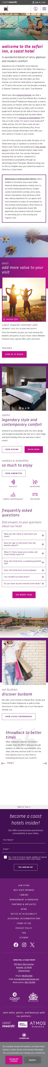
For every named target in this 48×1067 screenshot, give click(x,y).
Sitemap (24, 937)
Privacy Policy (24, 928)
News (24, 909)
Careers (24, 895)
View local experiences (18, 716)
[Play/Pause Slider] (28, 408)
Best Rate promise (24, 890)
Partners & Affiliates (24, 904)
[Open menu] (44, 8)
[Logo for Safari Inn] (11, 9)
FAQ (24, 933)
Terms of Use (24, 923)
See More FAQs (24, 594)
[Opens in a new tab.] (33, 997)
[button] (4, 298)
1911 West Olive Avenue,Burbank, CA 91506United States (24, 967)
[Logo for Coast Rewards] (10, 2)
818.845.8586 (27, 976)
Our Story (24, 885)
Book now (35, 450)
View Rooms (12, 449)
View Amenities (13, 473)
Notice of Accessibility (24, 914)
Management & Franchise (24, 899)
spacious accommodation (29, 117)
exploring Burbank (23, 95)
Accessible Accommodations (24, 918)
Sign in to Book (14, 354)
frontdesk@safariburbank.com (26, 979)
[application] (24, 1054)
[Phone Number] (36, 9)
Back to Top (23, 807)
